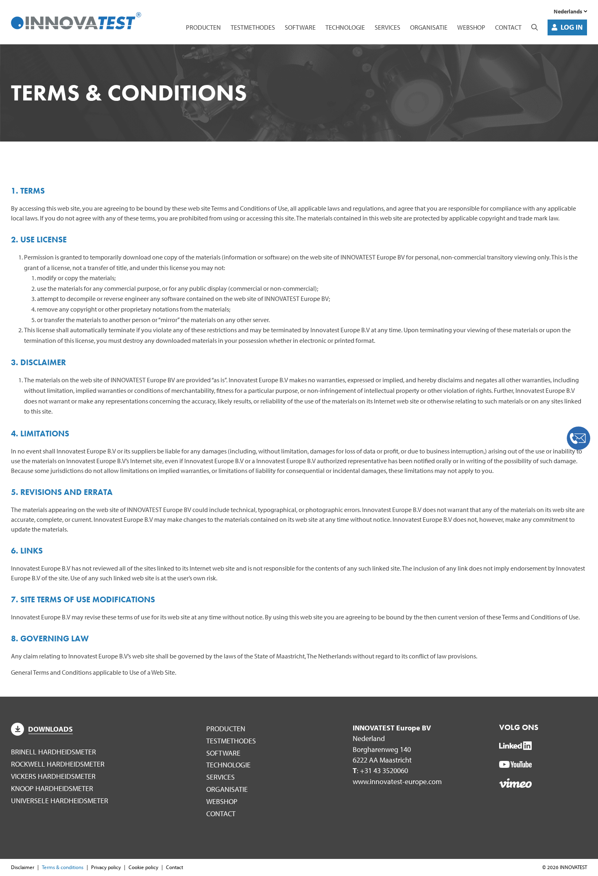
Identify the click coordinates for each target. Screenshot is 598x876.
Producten (203, 27)
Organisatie (428, 27)
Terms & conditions (62, 867)
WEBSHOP (471, 27)
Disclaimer (22, 867)
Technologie (345, 27)
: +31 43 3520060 (380, 770)
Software (300, 27)
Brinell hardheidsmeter (53, 751)
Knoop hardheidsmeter (52, 788)
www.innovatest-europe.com (397, 781)
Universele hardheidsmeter (59, 800)
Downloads (50, 729)
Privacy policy (106, 867)
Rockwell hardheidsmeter (58, 764)
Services (387, 27)
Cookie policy (143, 867)
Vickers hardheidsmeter (53, 776)
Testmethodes (253, 27)
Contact (508, 27)
